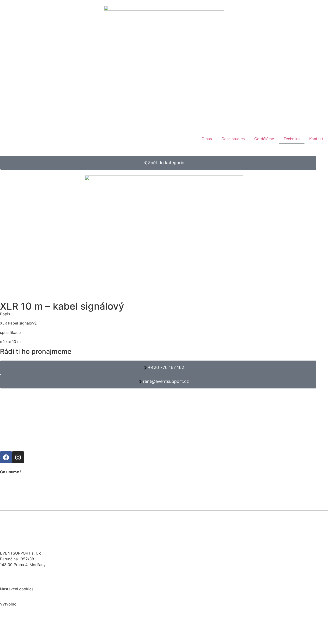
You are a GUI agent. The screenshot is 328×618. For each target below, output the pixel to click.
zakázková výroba (21, 539)
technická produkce (23, 494)
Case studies (233, 138)
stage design (16, 527)
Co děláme (264, 138)
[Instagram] (18, 457)
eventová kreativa (21, 516)
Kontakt (316, 138)
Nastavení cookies (16, 589)
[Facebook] (6, 457)
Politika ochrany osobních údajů (29, 579)
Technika (292, 138)
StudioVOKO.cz (31, 604)
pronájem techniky (21, 505)
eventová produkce (22, 483)
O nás (206, 138)
